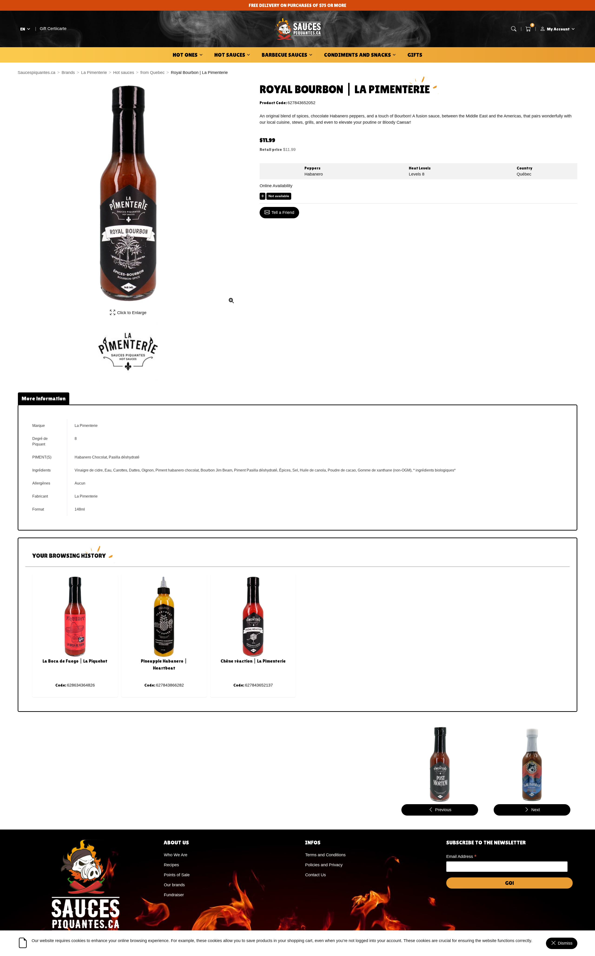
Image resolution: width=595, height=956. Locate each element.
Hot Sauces (229, 55)
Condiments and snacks (357, 55)
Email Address (461, 856)
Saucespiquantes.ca (36, 72)
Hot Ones (185, 55)
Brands (68, 72)
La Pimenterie (94, 72)
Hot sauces (123, 72)
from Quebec (152, 72)
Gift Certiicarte (53, 28)
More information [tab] (44, 398)
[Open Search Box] (513, 29)
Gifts (414, 55)
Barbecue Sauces (284, 55)
